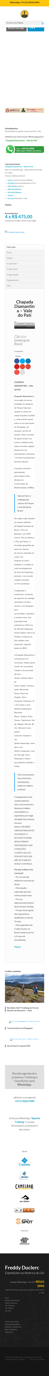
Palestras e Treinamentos (13, 1327)
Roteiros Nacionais (11, 1303)
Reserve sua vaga (16, 28)
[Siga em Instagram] (7, 1366)
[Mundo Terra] (24, 113)
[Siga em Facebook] (23, 1366)
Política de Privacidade (37, 1359)
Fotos (9, 252)
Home (7, 1298)
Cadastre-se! (9, 1332)
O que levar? (12, 263)
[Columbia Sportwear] (15, 232)
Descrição (11, 247)
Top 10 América (10, 1305)
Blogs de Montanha (11, 1329)
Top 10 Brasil (9, 1308)
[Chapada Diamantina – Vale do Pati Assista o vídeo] (24, 326)
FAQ (9, 285)
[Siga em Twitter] (28, 1366)
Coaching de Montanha (12, 1324)
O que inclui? (12, 269)
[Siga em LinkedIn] (12, 1366)
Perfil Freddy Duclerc (12, 1322)
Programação (13, 274)
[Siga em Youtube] (17, 1366)
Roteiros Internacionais (12, 1300)
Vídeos (10, 258)
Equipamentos (13, 280)
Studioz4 (22, 1359)
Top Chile (8, 1311)
